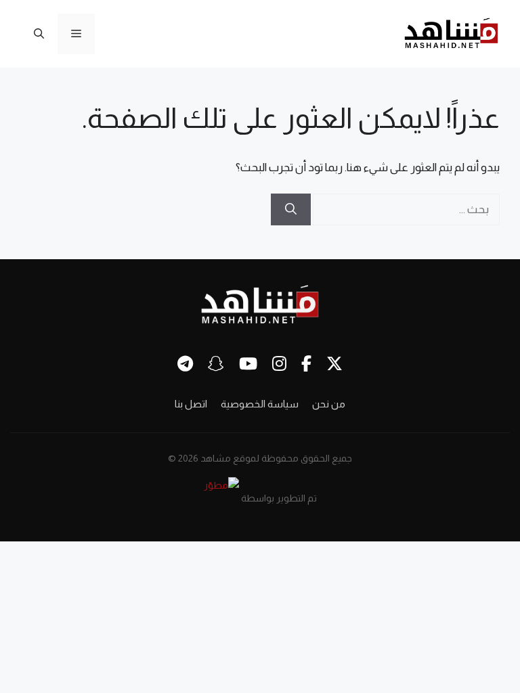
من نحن (328, 403)
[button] (39, 34)
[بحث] (291, 210)
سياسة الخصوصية (260, 403)
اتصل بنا (191, 403)
